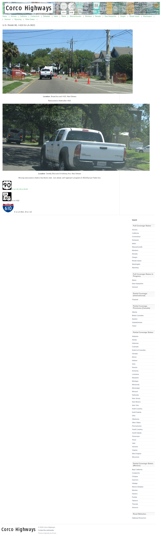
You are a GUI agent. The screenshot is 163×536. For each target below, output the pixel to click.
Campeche (136, 473)
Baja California (137, 469)
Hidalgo (135, 483)
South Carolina (137, 429)
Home (5, 16)
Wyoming (18, 19)
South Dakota (136, 433)
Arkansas (135, 343)
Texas (134, 440)
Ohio (133, 416)
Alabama (135, 336)
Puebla (134, 497)
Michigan (135, 381)
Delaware (46, 16)
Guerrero (135, 480)
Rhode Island (135, 16)
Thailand (135, 300)
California (23, 16)
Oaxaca (134, 494)
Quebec (135, 319)
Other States (30, 19)
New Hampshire (111, 16)
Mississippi (136, 388)
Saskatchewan (137, 322)
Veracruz (135, 507)
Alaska (134, 340)
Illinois (134, 357)
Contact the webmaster (46, 530)
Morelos (135, 490)
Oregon (123, 16)
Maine (64, 16)
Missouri (135, 391)
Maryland (135, 378)
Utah (133, 443)
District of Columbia (139, 350)
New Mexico (136, 402)
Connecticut (35, 16)
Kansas (134, 367)
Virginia (134, 450)
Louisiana (135, 374)
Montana (88, 16)
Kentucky (135, 371)
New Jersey (136, 398)
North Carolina (137, 409)
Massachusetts (76, 16)
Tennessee (136, 436)
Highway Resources (139, 518)
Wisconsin (135, 457)
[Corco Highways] (82, 14)
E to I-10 (15, 189)
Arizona (14, 16)
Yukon (134, 326)
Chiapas (135, 476)
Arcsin (54, 533)
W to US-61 (23, 189)
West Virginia (136, 454)
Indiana (134, 360)
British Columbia (138, 315)
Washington (147, 16)
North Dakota (136, 412)
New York (135, 405)
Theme (40, 533)
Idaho (56, 16)
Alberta (134, 312)
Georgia (135, 354)
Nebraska (135, 395)
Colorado (135, 347)
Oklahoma (135, 419)
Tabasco (135, 501)
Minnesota (135, 385)
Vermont (7, 19)
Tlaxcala (135, 504)
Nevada (98, 16)
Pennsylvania (136, 426)
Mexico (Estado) (137, 487)
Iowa (133, 364)
